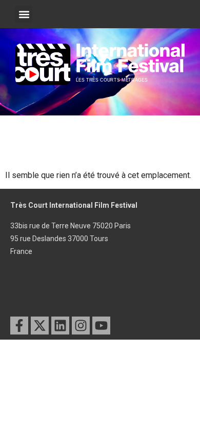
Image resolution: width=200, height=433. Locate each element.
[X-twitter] (40, 325)
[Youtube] (101, 325)
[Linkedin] (60, 325)
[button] (23, 14)
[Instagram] (81, 325)
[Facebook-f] (19, 325)
